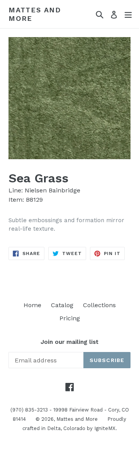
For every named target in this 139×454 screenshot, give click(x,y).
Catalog (62, 305)
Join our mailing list (69, 341)
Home (32, 305)
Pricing (69, 318)
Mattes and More (34, 14)
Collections (99, 305)
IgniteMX (104, 428)
